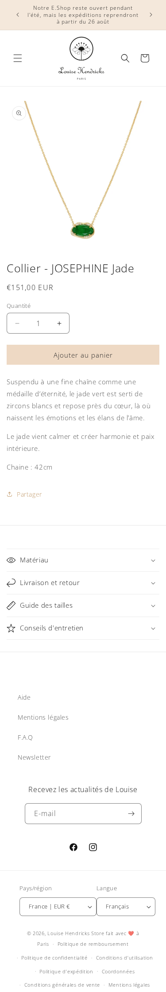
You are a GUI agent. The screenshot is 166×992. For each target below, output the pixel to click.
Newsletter (34, 757)
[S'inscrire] (131, 813)
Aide (24, 697)
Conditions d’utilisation (124, 957)
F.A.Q (25, 737)
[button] (17, 58)
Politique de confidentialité (54, 957)
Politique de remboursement (93, 943)
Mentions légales (43, 717)
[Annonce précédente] (16, 14)
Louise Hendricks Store (75, 933)
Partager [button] (29, 494)
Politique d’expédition (66, 971)
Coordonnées (118, 971)
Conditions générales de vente (62, 984)
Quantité (19, 306)
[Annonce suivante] (149, 14)
